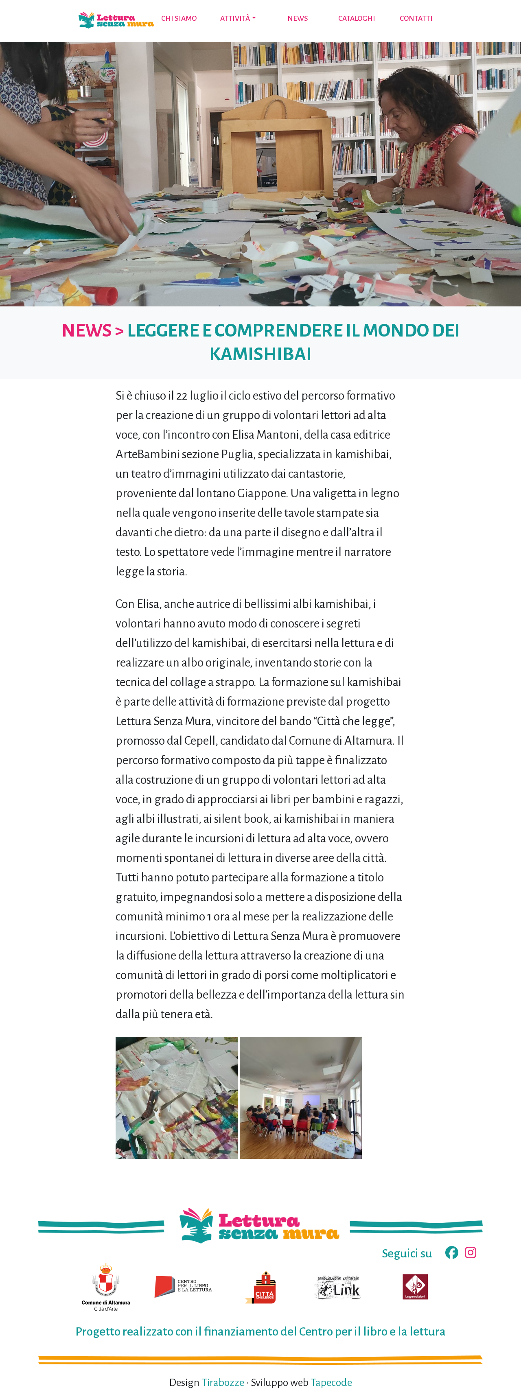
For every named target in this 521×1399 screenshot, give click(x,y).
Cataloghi (356, 18)
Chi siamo (179, 18)
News (297, 18)
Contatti (416, 18)
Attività (235, 18)
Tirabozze (222, 1382)
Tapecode (331, 1382)
